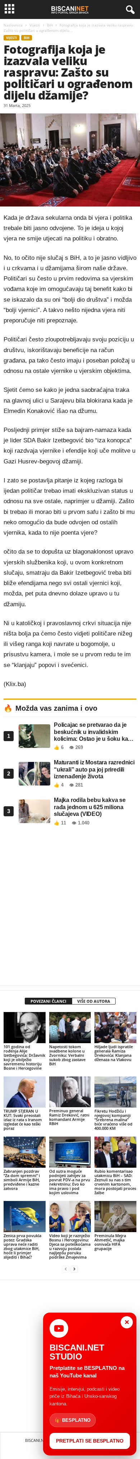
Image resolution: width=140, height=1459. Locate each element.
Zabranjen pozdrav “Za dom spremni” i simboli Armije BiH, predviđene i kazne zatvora (22, 1179)
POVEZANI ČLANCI (48, 1001)
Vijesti (34, 25)
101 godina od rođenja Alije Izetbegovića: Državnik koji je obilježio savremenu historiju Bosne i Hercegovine (24, 1057)
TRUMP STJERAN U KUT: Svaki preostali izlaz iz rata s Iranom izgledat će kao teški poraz (23, 1119)
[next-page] (74, 1269)
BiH (50, 25)
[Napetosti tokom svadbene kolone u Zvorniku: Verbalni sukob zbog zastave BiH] (70, 1027)
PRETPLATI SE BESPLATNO (89, 1441)
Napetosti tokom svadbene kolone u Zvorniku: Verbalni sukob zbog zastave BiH (67, 1055)
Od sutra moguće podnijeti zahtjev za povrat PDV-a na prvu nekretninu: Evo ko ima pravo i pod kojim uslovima (69, 1181)
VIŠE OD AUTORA (93, 1001)
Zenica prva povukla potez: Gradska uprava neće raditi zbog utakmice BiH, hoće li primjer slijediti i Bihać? (22, 1246)
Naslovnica (13, 25)
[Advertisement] (70, 907)
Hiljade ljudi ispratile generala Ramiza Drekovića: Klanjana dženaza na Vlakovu (113, 1053)
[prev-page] (65, 1269)
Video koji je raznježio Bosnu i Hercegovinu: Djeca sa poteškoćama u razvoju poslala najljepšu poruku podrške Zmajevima (69, 1246)
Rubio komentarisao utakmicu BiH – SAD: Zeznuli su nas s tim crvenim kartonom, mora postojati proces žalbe (115, 1181)
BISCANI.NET (36, 1440)
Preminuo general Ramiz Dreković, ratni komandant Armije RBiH (69, 1117)
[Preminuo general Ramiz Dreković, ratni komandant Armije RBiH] (70, 1092)
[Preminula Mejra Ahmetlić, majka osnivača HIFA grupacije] (115, 1216)
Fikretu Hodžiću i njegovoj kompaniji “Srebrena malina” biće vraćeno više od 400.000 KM (113, 1119)
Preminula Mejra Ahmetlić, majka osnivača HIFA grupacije (110, 1242)
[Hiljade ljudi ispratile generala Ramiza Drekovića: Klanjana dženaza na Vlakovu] (115, 1027)
